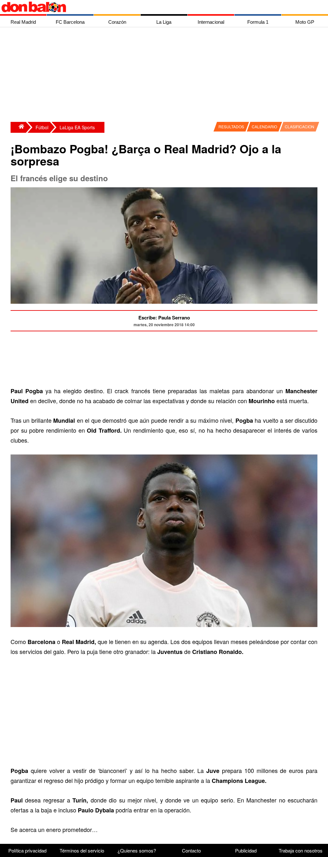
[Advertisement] (165, 75)
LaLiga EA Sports (77, 127)
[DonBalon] (18, 127)
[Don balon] (157, 7)
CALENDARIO (264, 126)
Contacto (191, 850)
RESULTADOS (231, 126)
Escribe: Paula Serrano (164, 317)
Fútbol (42, 127)
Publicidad (246, 850)
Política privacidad (27, 850)
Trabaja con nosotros (301, 850)
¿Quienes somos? (137, 850)
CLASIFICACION (299, 126)
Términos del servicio (82, 850)
